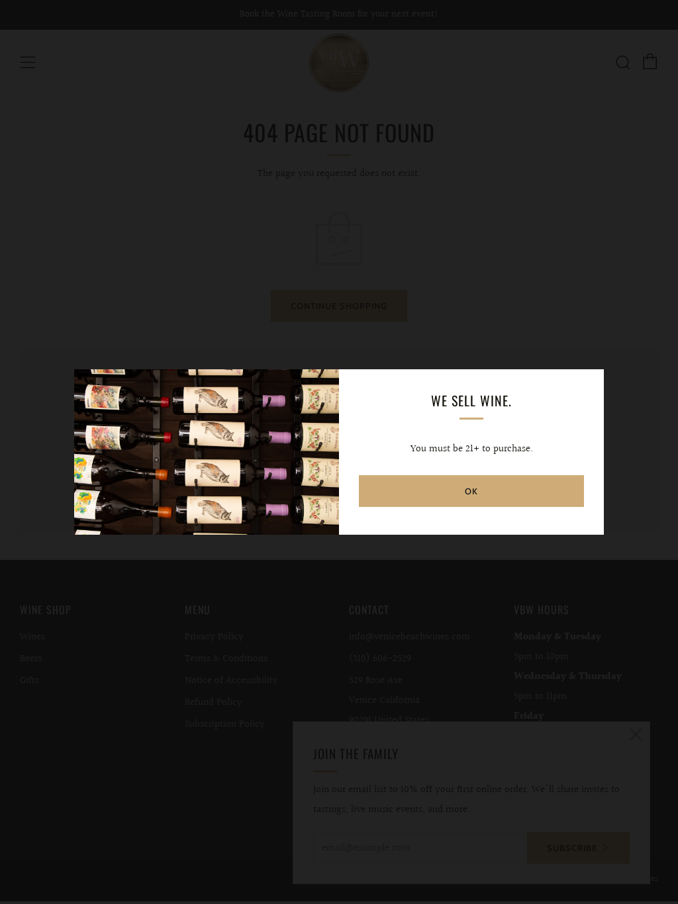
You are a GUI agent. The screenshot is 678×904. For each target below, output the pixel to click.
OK (471, 491)
